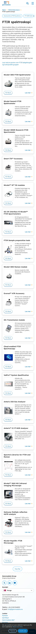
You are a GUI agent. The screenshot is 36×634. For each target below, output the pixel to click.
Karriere (5, 622)
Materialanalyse (14, 10)
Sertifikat (5, 618)
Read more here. (18, 627)
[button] (34, 16)
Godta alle (23, 631)
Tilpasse (12, 631)
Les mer (28, 93)
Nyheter (5, 615)
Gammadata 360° (8, 620)
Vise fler (17, 569)
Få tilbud (8, 93)
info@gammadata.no (15, 609)
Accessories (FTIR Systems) (12, 16)
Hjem (4, 10)
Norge (9, 590)
